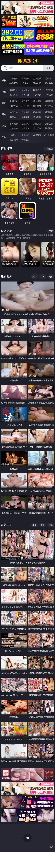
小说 (4, 125)
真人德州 (25, 78)
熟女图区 (37, 117)
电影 (4, 103)
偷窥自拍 (14, 112)
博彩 (4, 80)
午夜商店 (25, 135)
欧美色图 (37, 112)
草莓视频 (37, 135)
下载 (51, 231)
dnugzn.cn (27, 61)
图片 (4, 114)
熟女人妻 (14, 94)
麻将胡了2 (13, 83)
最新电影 (6, 525)
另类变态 (49, 105)
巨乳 (43, 276)
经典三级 (25, 105)
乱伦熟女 (37, 105)
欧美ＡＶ (37, 89)
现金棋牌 (37, 83)
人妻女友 (37, 123)
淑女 (43, 525)
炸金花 (25, 83)
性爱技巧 (49, 128)
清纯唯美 (25, 117)
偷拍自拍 (25, 101)
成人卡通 (37, 101)
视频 (4, 91)
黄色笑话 (37, 128)
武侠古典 (49, 123)
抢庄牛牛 (49, 83)
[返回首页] (51, 846)
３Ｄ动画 (49, 89)
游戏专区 (49, 78)
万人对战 (37, 78)
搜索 (48, 68)
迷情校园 (14, 128)
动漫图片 (49, 112)
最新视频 (6, 276)
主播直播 (37, 94)
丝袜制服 (25, 94)
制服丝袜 (14, 105)
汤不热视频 (49, 135)
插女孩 (14, 135)
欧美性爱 (49, 101)
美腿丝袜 (14, 117)
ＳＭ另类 (49, 94)
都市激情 (14, 123)
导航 (4, 136)
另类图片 (49, 117)
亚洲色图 (25, 112)
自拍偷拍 (25, 89)
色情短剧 (25, 139)
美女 (34, 276)
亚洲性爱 (14, 101)
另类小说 (25, 128)
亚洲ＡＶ (14, 89)
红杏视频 (14, 139)
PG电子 (13, 78)
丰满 (34, 525)
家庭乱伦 (25, 123)
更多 (51, 276)
